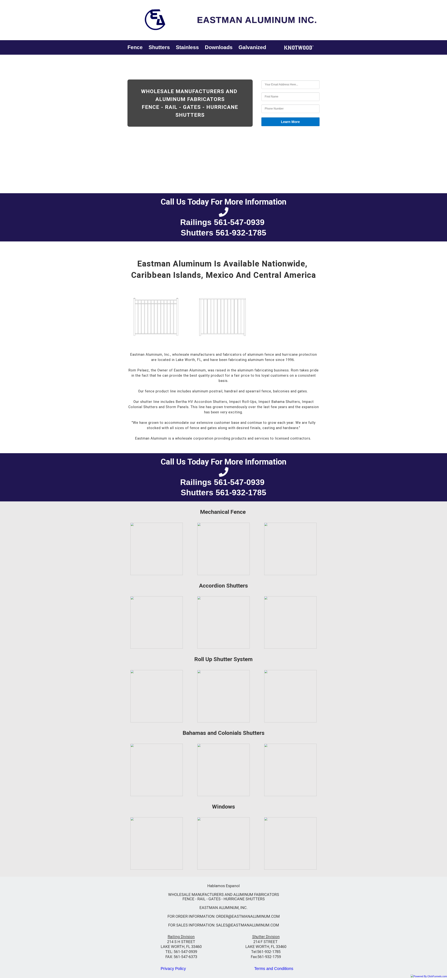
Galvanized (252, 47)
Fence (135, 47)
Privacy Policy (173, 968)
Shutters (159, 47)
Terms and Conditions (273, 968)
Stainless (187, 47)
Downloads (219, 47)
